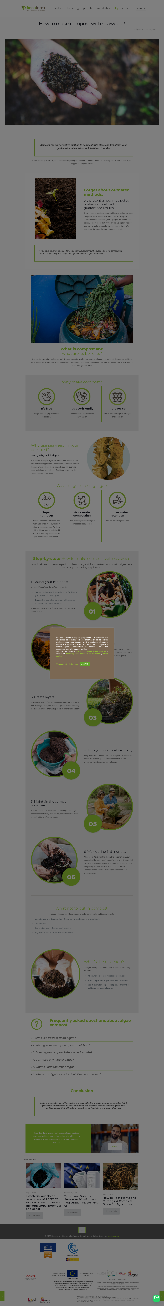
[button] (156, 1298)
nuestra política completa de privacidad (83, 654)
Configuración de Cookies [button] (67, 664)
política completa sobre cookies (91, 651)
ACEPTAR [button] (84, 664)
